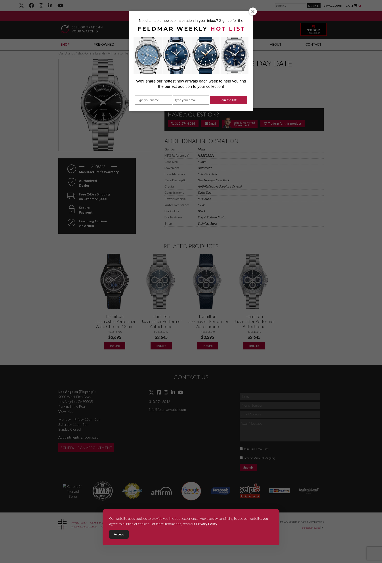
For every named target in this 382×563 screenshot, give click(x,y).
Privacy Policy (206, 524)
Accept (119, 534)
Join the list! (228, 100)
